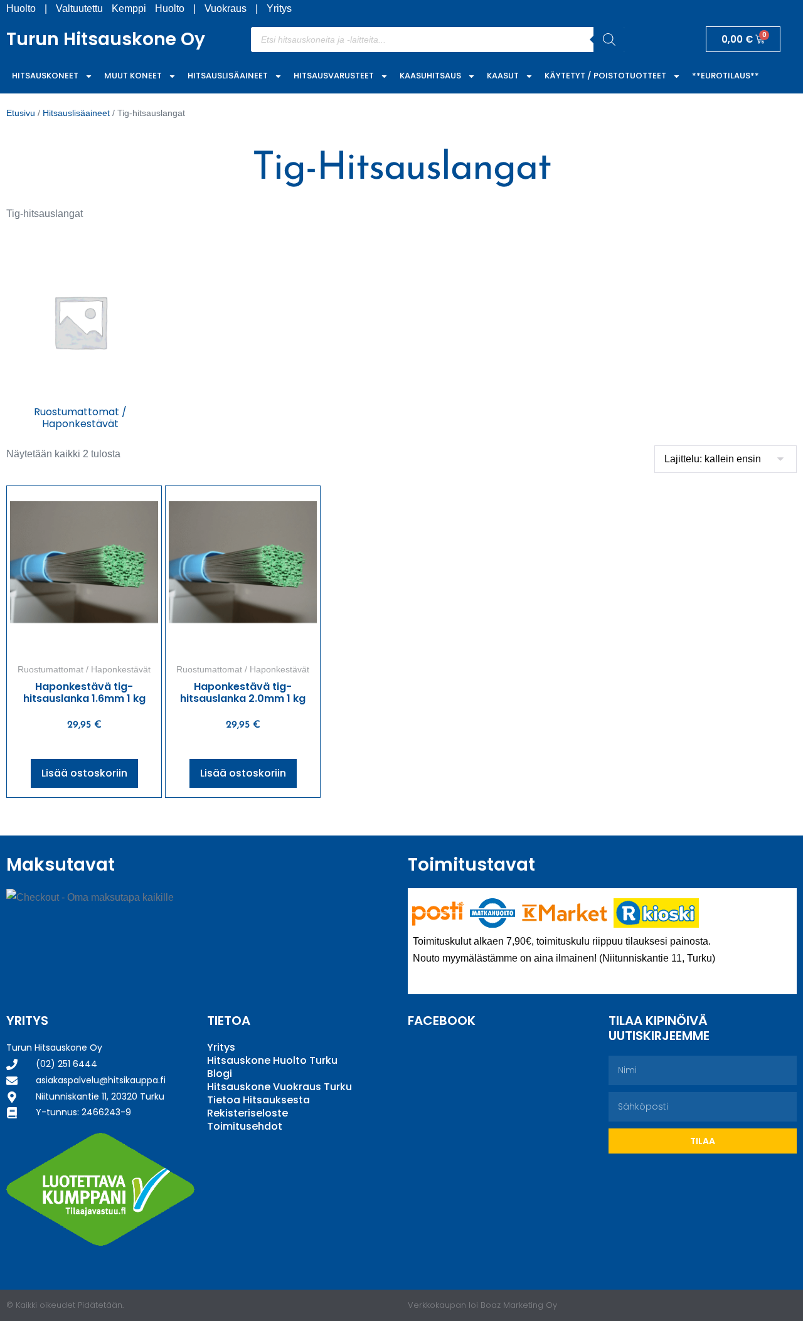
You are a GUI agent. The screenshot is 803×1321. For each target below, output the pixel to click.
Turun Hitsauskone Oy (105, 39)
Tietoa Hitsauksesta (258, 1099)
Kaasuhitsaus (430, 76)
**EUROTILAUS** (725, 76)
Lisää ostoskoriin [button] (84, 773)
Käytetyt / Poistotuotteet (605, 76)
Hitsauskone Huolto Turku (272, 1060)
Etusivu (20, 113)
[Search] (609, 39)
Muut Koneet (133, 76)
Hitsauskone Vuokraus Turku (279, 1086)
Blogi (219, 1073)
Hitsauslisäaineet (228, 76)
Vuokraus (226, 8)
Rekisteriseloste (247, 1113)
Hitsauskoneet (45, 76)
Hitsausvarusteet (334, 76)
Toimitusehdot (244, 1126)
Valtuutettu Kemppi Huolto (120, 8)
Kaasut (503, 76)
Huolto (21, 8)
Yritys (279, 8)
